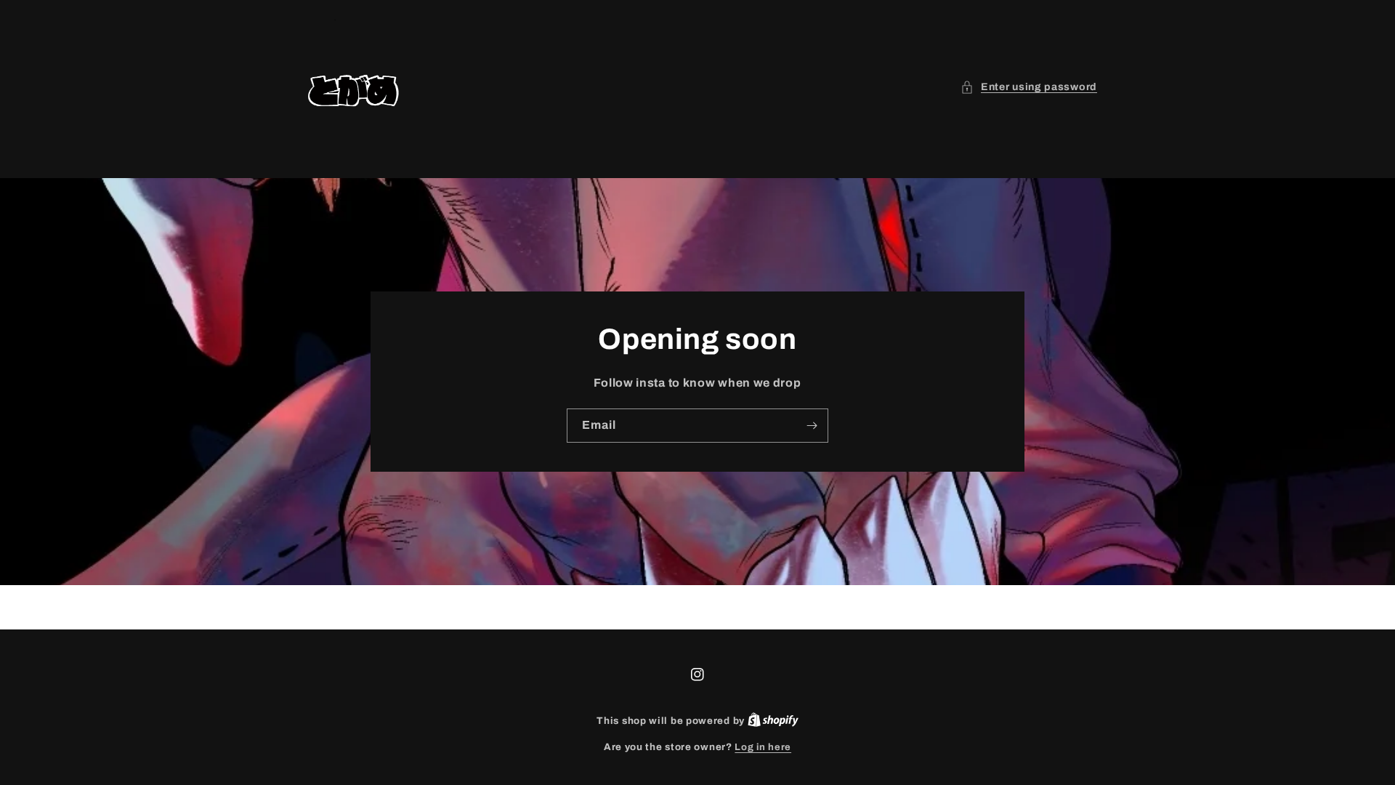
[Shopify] (773, 721)
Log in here (763, 747)
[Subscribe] (812, 425)
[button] (1029, 87)
